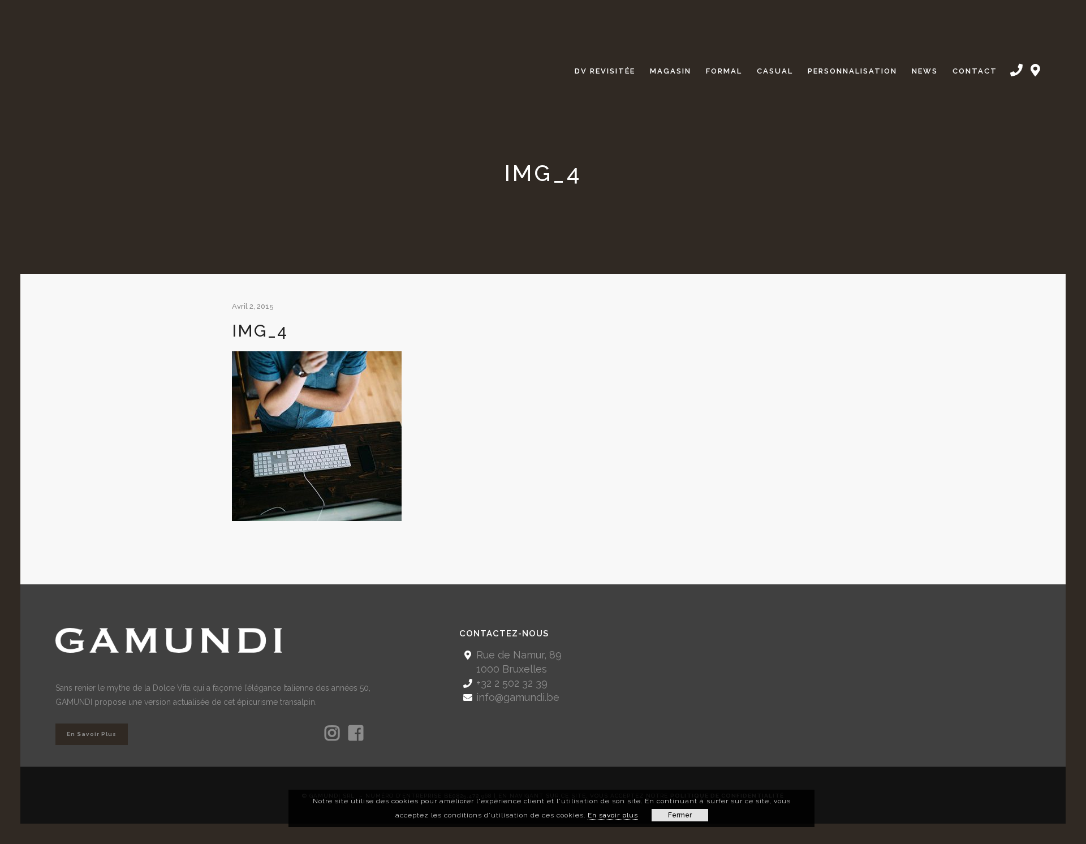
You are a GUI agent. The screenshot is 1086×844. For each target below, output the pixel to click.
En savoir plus (613, 815)
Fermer (680, 815)
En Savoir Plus (92, 734)
